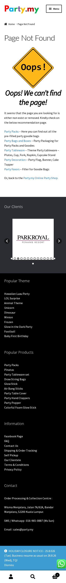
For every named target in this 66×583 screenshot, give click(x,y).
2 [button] (15, 258)
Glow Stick (10, 384)
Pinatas (9, 370)
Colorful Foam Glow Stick (20, 407)
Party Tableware (14, 150)
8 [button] (35, 258)
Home (11, 24)
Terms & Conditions (16, 465)
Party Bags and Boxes (17, 141)
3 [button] (18, 258)
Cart (51, 573)
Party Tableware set (16, 374)
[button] (7, 241)
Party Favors (12, 169)
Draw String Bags (15, 379)
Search (33, 577)
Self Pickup (11, 455)
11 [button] (44, 258)
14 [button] (54, 258)
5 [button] (25, 258)
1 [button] (11, 258)
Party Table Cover (15, 393)
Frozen (8, 322)
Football (9, 331)
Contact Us (11, 446)
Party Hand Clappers (17, 398)
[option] (33, 239)
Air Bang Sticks (13, 388)
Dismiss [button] (9, 565)
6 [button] (28, 258)
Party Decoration (15, 160)
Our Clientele (12, 460)
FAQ (6, 441)
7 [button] (31, 258)
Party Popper (12, 403)
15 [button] (33, 264)
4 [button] (21, 258)
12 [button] (48, 258)
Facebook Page (13, 436)
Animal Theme (13, 303)
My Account (11, 577)
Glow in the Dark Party (18, 327)
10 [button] (41, 258)
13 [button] (51, 258)
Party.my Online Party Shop (40, 178)
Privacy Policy (12, 469)
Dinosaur (9, 312)
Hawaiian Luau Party (17, 294)
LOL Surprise (12, 298)
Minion (8, 317)
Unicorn (9, 308)
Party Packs (11, 131)
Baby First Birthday (16, 336)
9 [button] (38, 258)
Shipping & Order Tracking (20, 450)
